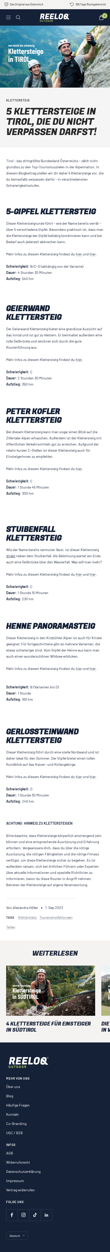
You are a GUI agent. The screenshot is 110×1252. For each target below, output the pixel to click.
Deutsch (14, 1235)
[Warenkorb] (101, 17)
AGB (9, 1153)
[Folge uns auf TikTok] (35, 1215)
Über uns (13, 1086)
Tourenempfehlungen (56, 917)
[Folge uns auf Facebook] (12, 1215)
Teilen (10, 927)
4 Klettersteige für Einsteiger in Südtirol (48, 1027)
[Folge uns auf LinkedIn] (46, 1215)
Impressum (15, 1180)
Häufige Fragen (18, 1105)
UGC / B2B (14, 1133)
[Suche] (18, 17)
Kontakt (12, 1114)
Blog (9, 1096)
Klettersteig (18, 100)
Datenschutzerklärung (23, 1171)
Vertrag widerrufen (20, 1190)
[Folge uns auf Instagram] (23, 1215)
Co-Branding (16, 1123)
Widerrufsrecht (18, 1162)
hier (79, 254)
